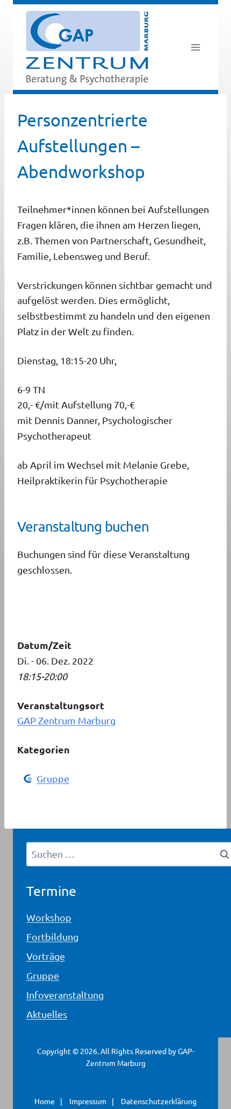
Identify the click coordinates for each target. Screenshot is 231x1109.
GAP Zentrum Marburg (66, 720)
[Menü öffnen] (195, 47)
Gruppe (53, 778)
